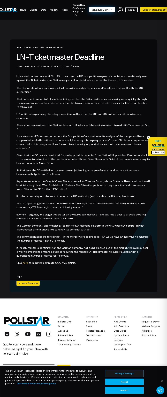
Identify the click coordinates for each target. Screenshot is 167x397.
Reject (124, 382)
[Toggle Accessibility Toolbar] (160, 390)
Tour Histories (93, 335)
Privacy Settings (67, 339)
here (25, 263)
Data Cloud (120, 330)
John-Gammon (28, 283)
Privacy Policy (65, 335)
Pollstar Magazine (95, 330)
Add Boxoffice (121, 326)
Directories (92, 339)
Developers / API (122, 344)
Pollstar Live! (64, 321)
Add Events (120, 321)
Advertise (147, 330)
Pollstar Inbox (149, 335)
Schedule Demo (100, 9)
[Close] (161, 381)
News (76, 66)
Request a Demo (151, 321)
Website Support (151, 326)
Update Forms (121, 335)
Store (61, 326)
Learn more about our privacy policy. (36, 383)
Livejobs (118, 339)
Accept (124, 390)
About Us (63, 330)
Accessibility (120, 349)
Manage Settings (124, 373)
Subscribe (91, 321)
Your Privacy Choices (69, 344)
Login (131, 9)
